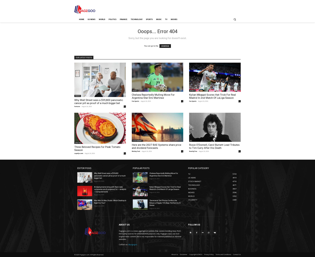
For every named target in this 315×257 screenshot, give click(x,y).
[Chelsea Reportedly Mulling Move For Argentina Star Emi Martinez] (157, 77)
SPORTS (135, 90)
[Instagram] (208, 232)
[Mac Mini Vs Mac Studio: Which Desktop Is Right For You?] (84, 204)
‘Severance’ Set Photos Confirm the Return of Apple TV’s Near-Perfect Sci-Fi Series (165, 203)
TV (190, 141)
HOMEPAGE (165, 46)
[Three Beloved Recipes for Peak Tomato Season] (100, 128)
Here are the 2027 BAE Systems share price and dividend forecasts (156, 146)
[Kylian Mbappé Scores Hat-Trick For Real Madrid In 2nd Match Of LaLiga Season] (215, 77)
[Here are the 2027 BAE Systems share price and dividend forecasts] (157, 127)
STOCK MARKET (137, 141)
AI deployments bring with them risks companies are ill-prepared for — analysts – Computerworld (110, 189)
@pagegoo (132, 244)
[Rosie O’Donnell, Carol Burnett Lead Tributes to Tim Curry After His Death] (215, 127)
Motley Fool (136, 151)
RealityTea (193, 151)
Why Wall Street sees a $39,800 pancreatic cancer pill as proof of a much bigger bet (98, 102)
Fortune (77, 106)
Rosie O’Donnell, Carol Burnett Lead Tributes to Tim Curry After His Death (214, 146)
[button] (235, 19)
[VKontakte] (214, 232)
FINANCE (77, 96)
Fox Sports (135, 101)
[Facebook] (196, 232)
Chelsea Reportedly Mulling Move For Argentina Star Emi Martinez (153, 96)
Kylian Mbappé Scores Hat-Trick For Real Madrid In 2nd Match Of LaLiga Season (212, 96)
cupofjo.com (78, 153)
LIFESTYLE (78, 143)
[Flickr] (202, 232)
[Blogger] (190, 232)
